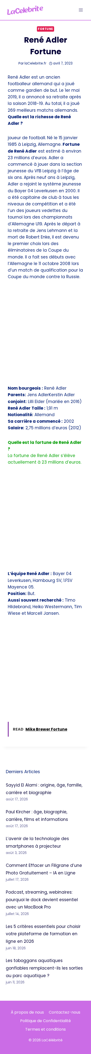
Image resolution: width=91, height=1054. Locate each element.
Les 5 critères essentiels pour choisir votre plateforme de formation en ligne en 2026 (43, 934)
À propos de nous (27, 1012)
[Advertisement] (45, 335)
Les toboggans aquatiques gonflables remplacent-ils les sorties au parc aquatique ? (44, 968)
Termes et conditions (45, 1029)
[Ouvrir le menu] (80, 10)
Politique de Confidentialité (45, 1021)
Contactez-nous (64, 1012)
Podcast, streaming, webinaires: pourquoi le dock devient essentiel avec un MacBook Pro (42, 899)
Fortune (45, 29)
